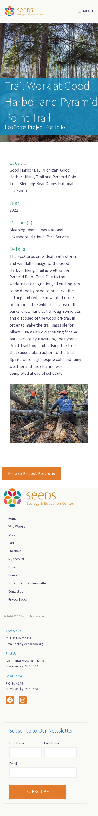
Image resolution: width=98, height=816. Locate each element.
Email (13, 763)
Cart (11, 543)
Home (12, 518)
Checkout (14, 551)
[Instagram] (23, 700)
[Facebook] (10, 700)
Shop (11, 534)
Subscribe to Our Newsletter (27, 583)
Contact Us (15, 591)
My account (16, 559)
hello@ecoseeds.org (29, 644)
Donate (13, 567)
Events (12, 575)
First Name (17, 743)
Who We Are (16, 526)
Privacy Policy (17, 599)
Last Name (52, 743)
